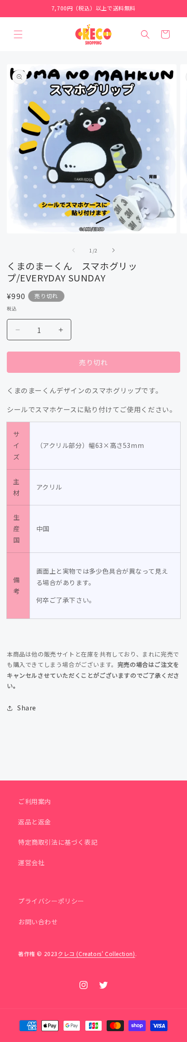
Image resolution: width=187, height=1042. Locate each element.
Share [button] (26, 707)
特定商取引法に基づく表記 (58, 842)
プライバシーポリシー (51, 900)
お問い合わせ (38, 921)
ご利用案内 (34, 801)
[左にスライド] (74, 250)
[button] (18, 34)
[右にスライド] (113, 250)
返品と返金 (34, 821)
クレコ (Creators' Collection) (96, 953)
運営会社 (31, 862)
